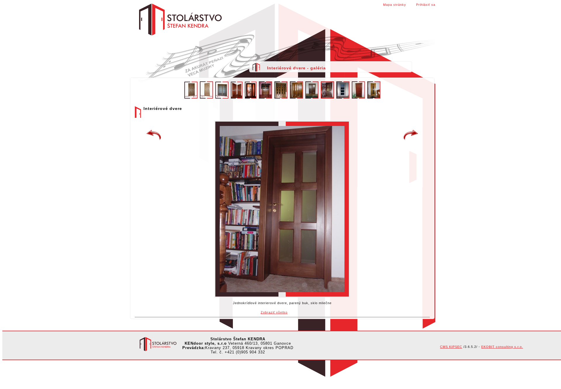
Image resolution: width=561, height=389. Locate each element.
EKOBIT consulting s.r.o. (502, 346)
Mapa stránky (394, 4)
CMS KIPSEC (451, 346)
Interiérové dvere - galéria (296, 68)
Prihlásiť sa (425, 4)
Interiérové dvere (153, 135)
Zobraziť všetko (274, 312)
